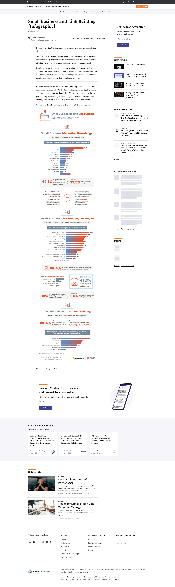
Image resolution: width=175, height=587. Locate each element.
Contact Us (65, 547)
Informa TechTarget (96, 570)
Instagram (78, 12)
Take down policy (88, 579)
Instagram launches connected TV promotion (134, 95)
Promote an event (127, 266)
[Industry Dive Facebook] (34, 542)
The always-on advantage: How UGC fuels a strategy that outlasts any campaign (134, 118)
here (59, 104)
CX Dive (52, 2)
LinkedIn (112, 12)
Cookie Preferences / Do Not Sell (108, 579)
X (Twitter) (103, 12)
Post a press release (128, 229)
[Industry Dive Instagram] (43, 542)
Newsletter (65, 550)
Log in (90, 550)
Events (54, 6)
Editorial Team (66, 543)
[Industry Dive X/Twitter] (38, 542)
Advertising (92, 539)
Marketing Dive (60, 2)
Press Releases (63, 6)
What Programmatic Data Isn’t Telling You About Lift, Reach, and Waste (134, 132)
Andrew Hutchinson (38, 38)
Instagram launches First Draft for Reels (134, 84)
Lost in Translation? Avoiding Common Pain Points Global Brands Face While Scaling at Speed (134, 149)
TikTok (71, 12)
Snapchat (87, 12)
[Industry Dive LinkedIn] (30, 542)
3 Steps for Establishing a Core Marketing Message (76, 505)
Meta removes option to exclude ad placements (136, 75)
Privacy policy (66, 579)
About (63, 539)
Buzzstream (69, 71)
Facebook (63, 12)
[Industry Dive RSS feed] (51, 542)
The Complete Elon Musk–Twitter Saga (73, 481)
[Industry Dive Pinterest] (47, 542)
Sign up (123, 45)
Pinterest (95, 12)
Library (48, 6)
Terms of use (76, 579)
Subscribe (143, 6)
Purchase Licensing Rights (70, 554)
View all (117, 160)
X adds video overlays (135, 65)
